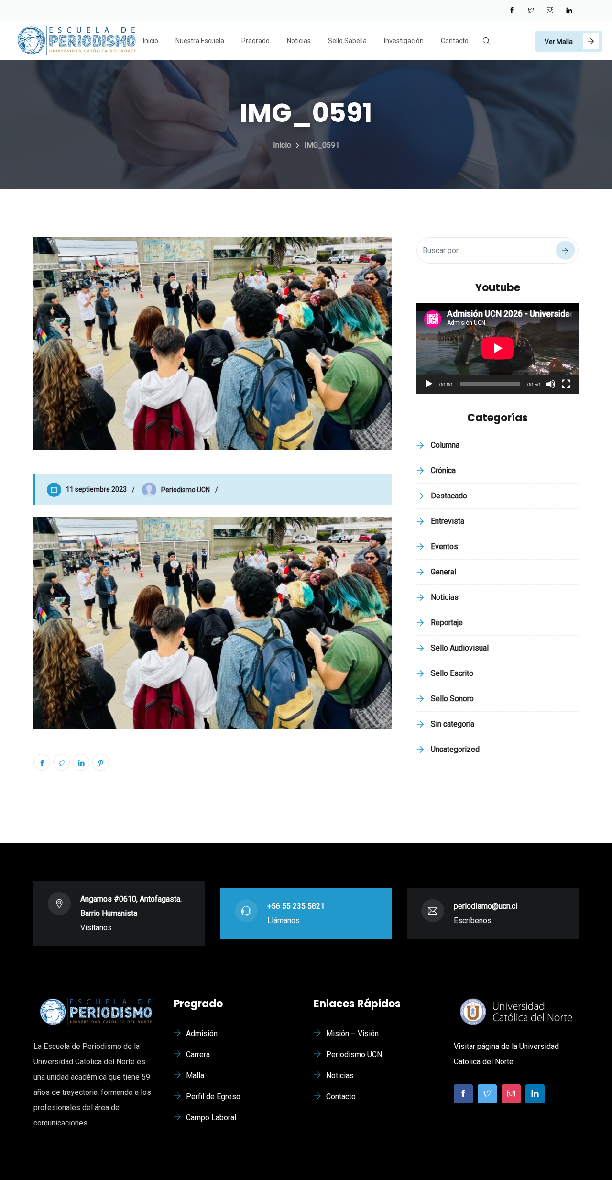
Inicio (150, 40)
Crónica (443, 470)
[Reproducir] (429, 384)
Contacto (455, 40)
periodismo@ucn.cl (485, 906)
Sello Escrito (452, 673)
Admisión (202, 1033)
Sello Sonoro (452, 698)
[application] (497, 348)
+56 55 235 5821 (296, 906)
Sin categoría (452, 723)
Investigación (404, 40)
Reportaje (447, 622)
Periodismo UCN (354, 1054)
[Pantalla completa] (566, 384)
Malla (195, 1075)
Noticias (299, 40)
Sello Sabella (347, 40)
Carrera (198, 1054)
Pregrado (255, 40)
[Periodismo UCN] (76, 41)
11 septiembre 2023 (96, 489)
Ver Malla (559, 41)
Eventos (444, 546)
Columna (445, 445)
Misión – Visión (352, 1033)
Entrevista (447, 521)
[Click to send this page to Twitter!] (61, 762)
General (443, 571)
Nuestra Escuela (199, 40)
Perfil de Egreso (213, 1096)
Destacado (449, 495)
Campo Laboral (211, 1117)
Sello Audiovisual (460, 647)
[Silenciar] (551, 384)
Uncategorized (455, 749)
